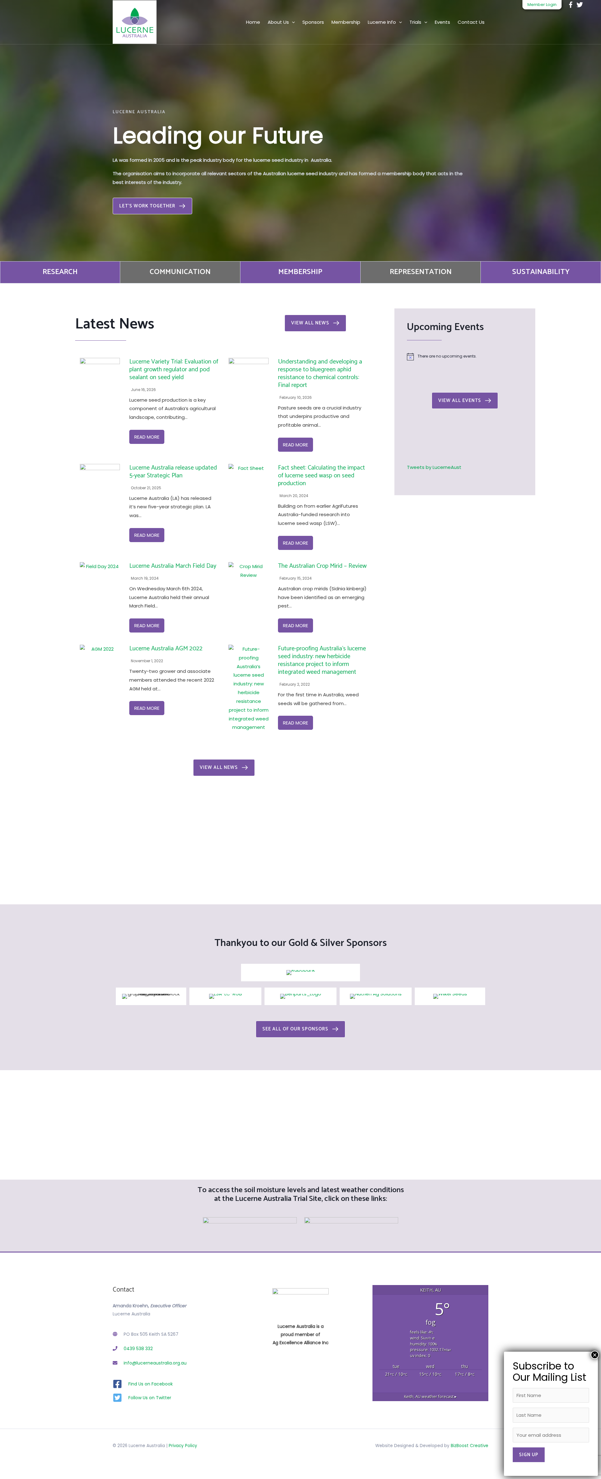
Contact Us (471, 22)
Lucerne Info (382, 22)
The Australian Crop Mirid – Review (322, 566)
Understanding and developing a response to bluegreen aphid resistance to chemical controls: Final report (320, 373)
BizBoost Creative (469, 1446)
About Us (278, 22)
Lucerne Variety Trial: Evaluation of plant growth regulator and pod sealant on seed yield (173, 370)
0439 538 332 (138, 1348)
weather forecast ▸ (430, 1396)
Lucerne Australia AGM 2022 (166, 648)
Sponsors (313, 22)
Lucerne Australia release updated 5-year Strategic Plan (173, 472)
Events (442, 22)
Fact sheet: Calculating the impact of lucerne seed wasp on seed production (321, 476)
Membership (345, 22)
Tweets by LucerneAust (434, 467)
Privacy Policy (183, 1446)
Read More (146, 437)
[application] (292, 22)
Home (253, 22)
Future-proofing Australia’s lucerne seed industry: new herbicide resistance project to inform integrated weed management (322, 660)
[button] (152, 206)
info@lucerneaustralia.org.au (155, 1363)
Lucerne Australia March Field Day (172, 566)
